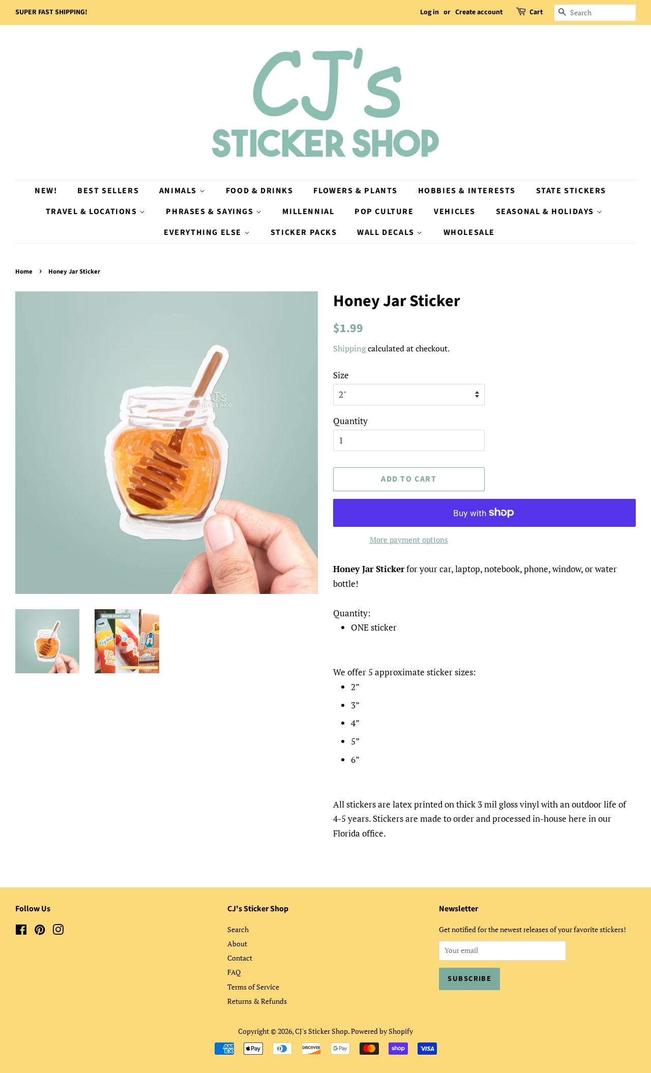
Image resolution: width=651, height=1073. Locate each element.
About (237, 943)
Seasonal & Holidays (546, 211)
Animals (179, 190)
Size (341, 375)
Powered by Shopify (382, 1031)
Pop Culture (384, 211)
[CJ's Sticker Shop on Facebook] (21, 931)
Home (24, 271)
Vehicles (455, 211)
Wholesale (469, 232)
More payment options (409, 539)
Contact (239, 958)
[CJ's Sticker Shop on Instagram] (58, 931)
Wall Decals (387, 232)
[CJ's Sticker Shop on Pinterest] (39, 931)
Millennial (308, 211)
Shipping (349, 348)
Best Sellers (108, 190)
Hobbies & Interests (467, 190)
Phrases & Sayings (211, 211)
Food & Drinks (259, 190)
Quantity (350, 421)
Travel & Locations (92, 211)
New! (46, 190)
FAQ (234, 972)
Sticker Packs (304, 232)
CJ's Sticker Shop (321, 1031)
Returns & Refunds (257, 1001)
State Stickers (571, 190)
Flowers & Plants (355, 190)
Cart (536, 12)
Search (238, 929)
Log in (429, 12)
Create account (478, 12)
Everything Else (204, 232)
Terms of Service (253, 987)
